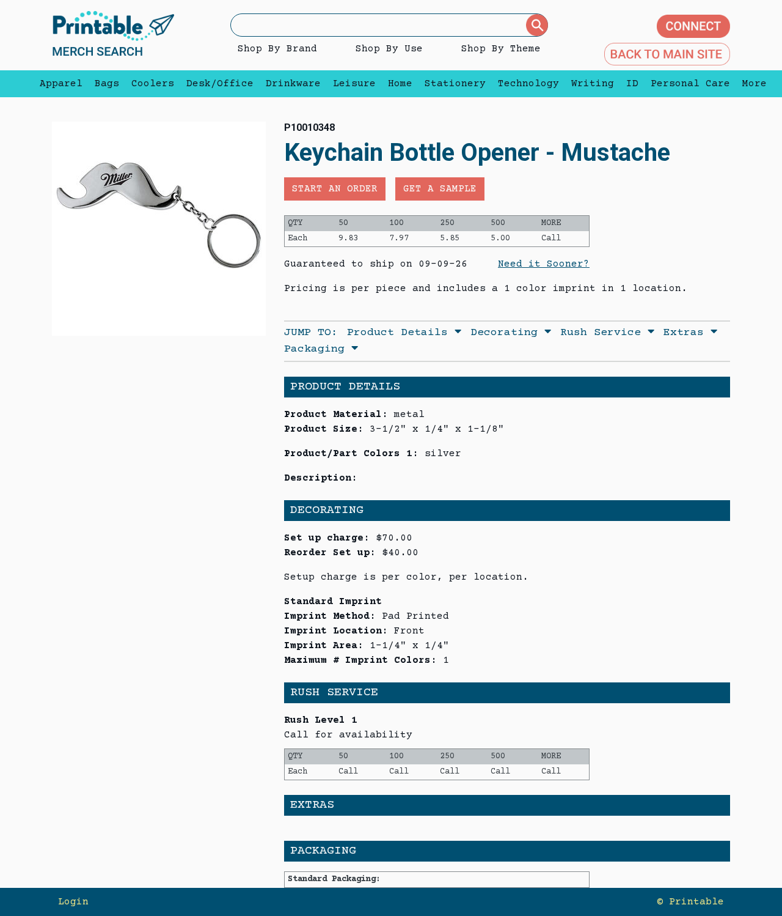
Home (400, 83)
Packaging (317, 349)
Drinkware (293, 83)
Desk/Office (220, 83)
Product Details (401, 333)
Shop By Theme (501, 48)
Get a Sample (440, 188)
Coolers (152, 83)
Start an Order (335, 188)
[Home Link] (113, 34)
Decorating (507, 333)
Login (73, 901)
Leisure (354, 83)
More (751, 83)
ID (632, 83)
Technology (528, 83)
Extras (687, 333)
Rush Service (604, 333)
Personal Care (690, 83)
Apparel (61, 83)
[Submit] (537, 25)
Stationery (455, 83)
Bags (107, 83)
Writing (592, 83)
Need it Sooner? (544, 264)
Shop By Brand (277, 48)
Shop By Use (389, 48)
